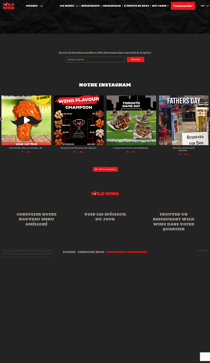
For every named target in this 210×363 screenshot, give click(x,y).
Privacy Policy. (8, 254)
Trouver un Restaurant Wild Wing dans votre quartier (173, 222)
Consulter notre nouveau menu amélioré (36, 219)
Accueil (69, 252)
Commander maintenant (126, 252)
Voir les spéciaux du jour (105, 217)
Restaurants (90, 5)
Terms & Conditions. (22, 254)
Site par (202, 251)
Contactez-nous (91, 252)
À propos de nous (136, 5)
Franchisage (112, 5)
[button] (2, 119)
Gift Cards (159, 5)
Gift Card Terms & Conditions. (41, 254)
